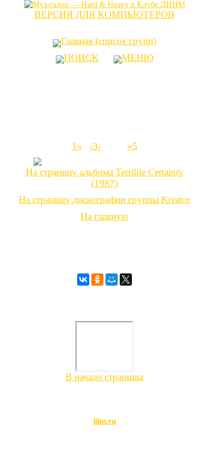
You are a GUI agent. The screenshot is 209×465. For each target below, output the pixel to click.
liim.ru (104, 421)
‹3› (95, 146)
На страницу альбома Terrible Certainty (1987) (105, 178)
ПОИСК (81, 57)
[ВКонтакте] (83, 279)
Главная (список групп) (108, 41)
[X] (126, 279)
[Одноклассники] (97, 279)
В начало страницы (104, 376)
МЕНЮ (138, 57)
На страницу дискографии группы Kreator (104, 199)
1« (77, 146)
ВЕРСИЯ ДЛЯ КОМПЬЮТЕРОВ (104, 14)
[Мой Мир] (112, 279)
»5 (132, 146)
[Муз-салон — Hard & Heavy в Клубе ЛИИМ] (104, 4)
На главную (104, 216)
